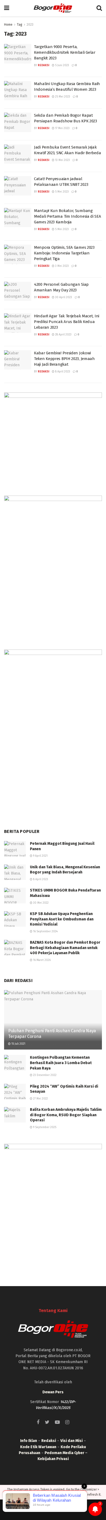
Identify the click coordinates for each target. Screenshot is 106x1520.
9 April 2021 (40, 855)
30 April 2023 (63, 297)
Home (8, 24)
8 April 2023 (62, 371)
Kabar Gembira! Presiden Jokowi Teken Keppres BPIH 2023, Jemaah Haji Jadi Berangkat (64, 359)
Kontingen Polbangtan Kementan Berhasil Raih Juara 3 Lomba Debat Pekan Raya (61, 1062)
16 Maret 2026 (41, 960)
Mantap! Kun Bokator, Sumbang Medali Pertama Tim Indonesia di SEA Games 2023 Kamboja (67, 216)
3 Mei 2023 (61, 266)
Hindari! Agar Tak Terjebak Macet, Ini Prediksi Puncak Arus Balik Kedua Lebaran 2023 (66, 322)
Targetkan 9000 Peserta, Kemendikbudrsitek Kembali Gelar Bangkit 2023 (64, 52)
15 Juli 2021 (18, 1043)
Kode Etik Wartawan (38, 1447)
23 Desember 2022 (44, 1075)
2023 (30, 24)
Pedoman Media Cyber (64, 1453)
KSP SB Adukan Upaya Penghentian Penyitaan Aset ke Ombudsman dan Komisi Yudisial (61, 919)
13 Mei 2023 (62, 160)
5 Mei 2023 (61, 191)
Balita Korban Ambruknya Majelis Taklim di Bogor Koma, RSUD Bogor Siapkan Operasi (66, 1114)
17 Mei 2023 (62, 128)
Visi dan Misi (71, 1440)
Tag (19, 24)
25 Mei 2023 (62, 96)
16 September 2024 (45, 931)
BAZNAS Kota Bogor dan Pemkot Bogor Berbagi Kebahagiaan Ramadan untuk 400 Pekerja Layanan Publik (65, 947)
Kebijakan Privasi (53, 1459)
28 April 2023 (62, 334)
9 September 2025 (44, 1127)
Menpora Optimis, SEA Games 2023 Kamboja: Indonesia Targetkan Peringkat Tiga (64, 253)
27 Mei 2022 (40, 1098)
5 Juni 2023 (61, 65)
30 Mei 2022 (40, 902)
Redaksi (43, 65)
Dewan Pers (53, 1392)
